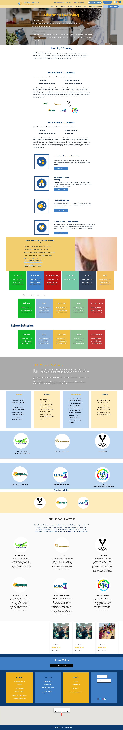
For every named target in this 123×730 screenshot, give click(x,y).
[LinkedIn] (105, 699)
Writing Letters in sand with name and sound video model (39, 252)
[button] (61, 168)
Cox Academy (102, 451)
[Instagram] (102, 699)
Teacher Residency (79, 2)
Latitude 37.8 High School (20, 484)
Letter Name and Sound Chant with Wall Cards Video (38, 255)
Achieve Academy (22, 452)
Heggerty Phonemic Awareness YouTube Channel (37, 246)
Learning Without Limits (103, 485)
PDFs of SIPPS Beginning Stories (32, 265)
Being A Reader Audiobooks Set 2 (33, 262)
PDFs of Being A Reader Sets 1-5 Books (34, 258)
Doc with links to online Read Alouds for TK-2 (36, 249)
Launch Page (65, 451)
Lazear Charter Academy (62, 484)
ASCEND (58, 451)
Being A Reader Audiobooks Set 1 (33, 260)
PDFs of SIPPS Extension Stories (32, 266)
